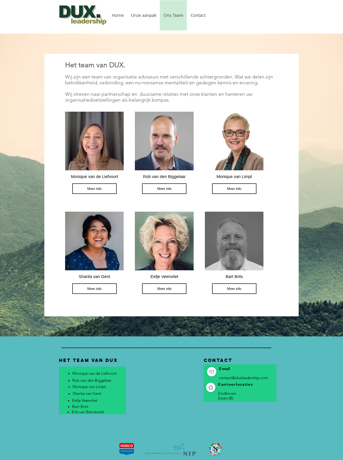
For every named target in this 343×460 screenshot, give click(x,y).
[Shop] (211, 371)
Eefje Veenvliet (84, 400)
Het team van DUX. (95, 65)
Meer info (94, 189)
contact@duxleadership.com (243, 377)
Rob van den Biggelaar (92, 380)
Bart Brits (80, 406)
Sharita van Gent (87, 393)
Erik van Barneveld (88, 412)
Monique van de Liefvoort (94, 373)
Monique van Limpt (89, 386)
